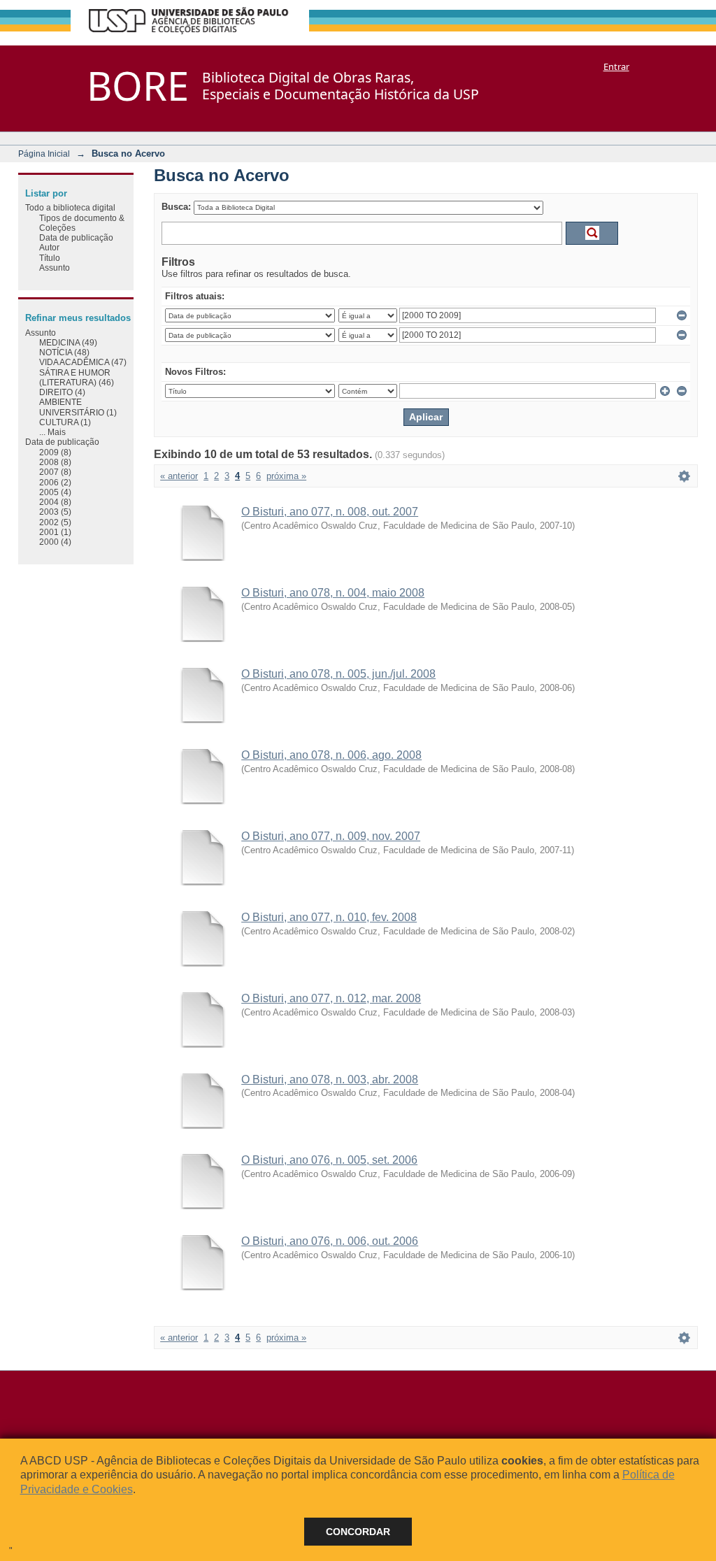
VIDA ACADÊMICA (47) (83, 361)
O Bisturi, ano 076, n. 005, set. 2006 (329, 1160)
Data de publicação (76, 237)
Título (49, 257)
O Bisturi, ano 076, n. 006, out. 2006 (329, 1241)
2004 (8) (55, 501)
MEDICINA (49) (68, 342)
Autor (49, 247)
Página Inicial (44, 153)
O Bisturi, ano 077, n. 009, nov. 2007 (330, 836)
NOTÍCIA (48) (64, 352)
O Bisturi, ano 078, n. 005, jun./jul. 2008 (338, 674)
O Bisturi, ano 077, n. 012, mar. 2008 (331, 998)
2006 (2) (55, 482)
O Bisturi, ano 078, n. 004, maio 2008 (332, 593)
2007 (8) (55, 471)
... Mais (52, 431)
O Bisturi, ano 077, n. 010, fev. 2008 (329, 917)
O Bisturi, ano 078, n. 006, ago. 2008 (331, 755)
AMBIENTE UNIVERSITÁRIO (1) (78, 406)
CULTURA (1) (65, 422)
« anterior (179, 476)
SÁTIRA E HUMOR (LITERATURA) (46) (76, 377)
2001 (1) (55, 531)
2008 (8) (55, 461)
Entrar (616, 66)
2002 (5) (55, 522)
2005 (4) (55, 492)
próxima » (286, 476)
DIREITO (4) (62, 392)
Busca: (176, 206)
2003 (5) (55, 511)
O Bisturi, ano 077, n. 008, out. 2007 (329, 512)
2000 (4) (55, 541)
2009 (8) (55, 452)
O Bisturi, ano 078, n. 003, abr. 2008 (329, 1079)
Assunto (54, 267)
